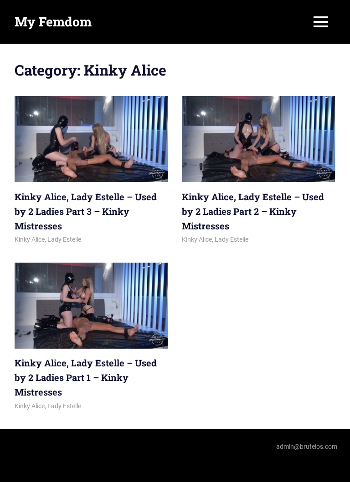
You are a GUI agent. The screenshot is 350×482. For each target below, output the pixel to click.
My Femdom (53, 21)
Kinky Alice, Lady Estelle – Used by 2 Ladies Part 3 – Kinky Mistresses (86, 211)
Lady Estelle (64, 239)
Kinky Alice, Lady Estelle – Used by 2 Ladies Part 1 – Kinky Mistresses (86, 377)
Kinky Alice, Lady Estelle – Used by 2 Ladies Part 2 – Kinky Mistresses (253, 211)
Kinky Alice (30, 239)
